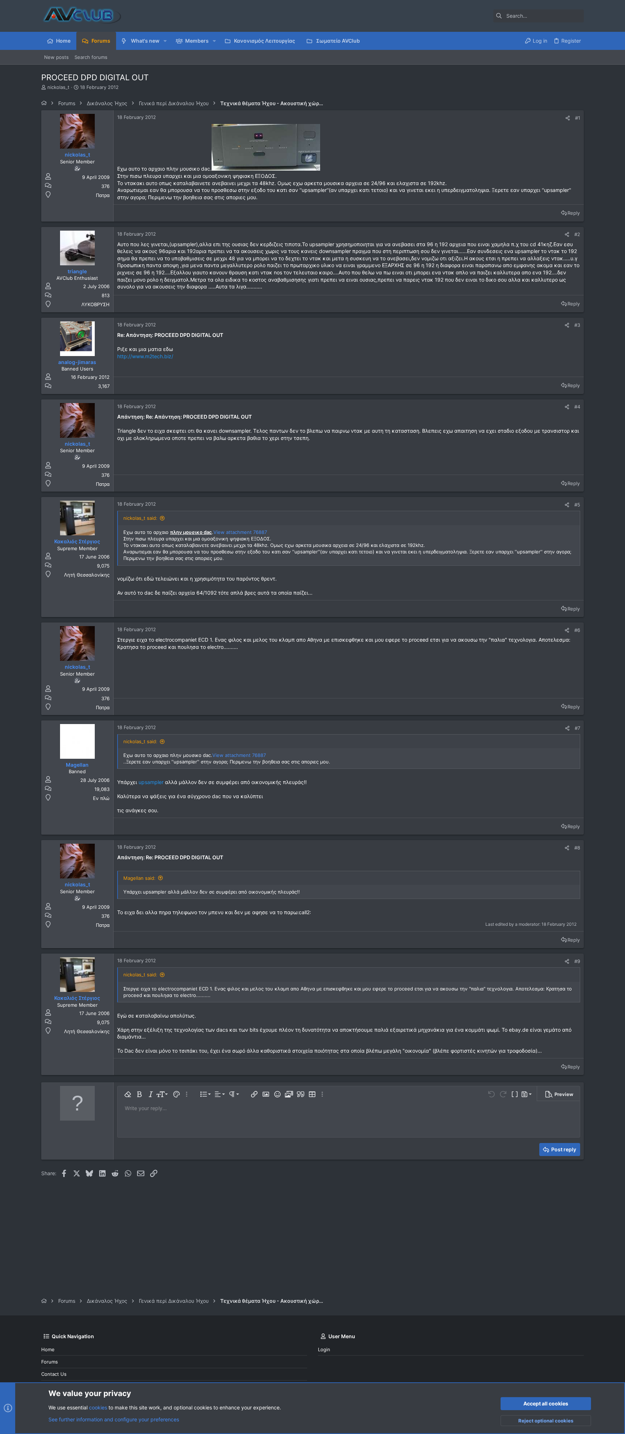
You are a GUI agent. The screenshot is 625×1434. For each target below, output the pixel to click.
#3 (577, 325)
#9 (577, 961)
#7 (577, 728)
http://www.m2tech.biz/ (145, 356)
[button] (165, 41)
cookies (98, 1407)
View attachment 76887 (240, 532)
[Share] (568, 118)
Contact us (54, 1374)
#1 (577, 118)
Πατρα (103, 195)
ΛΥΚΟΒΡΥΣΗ (95, 304)
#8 (577, 848)
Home (48, 1349)
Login (324, 1349)
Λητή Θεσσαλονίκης (87, 575)
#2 (577, 234)
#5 (577, 505)
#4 (577, 407)
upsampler (151, 782)
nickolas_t (58, 87)
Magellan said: (139, 878)
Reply (573, 213)
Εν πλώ (101, 798)
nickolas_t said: (140, 518)
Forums (49, 1362)
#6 (577, 630)
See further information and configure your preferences (113, 1419)
